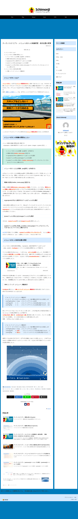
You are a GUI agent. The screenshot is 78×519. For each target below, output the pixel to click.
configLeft (14, 386)
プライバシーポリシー (69, 497)
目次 (25, 49)
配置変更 (12, 391)
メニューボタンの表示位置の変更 (13, 69)
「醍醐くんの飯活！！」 (11, 92)
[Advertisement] (39, 29)
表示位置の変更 (6, 391)
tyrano (25, 386)
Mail (75, 497)
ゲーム (36, 386)
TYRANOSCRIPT (30, 386)
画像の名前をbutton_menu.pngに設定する (16, 58)
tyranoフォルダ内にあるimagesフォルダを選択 (17, 63)
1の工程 (5, 232)
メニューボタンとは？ (11, 52)
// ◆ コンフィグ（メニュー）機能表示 (16, 71)
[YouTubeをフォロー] (28, 404)
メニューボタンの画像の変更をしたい (14, 54)
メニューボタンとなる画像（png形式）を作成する (18, 56)
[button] (43, 397)
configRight (20, 386)
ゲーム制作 (41, 386)
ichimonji (66, 130)
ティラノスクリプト (7, 386)
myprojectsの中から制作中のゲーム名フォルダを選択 (19, 60)
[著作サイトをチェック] (25, 404)
